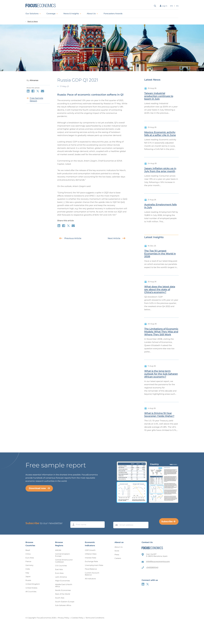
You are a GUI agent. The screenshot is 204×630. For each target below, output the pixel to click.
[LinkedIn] (143, 584)
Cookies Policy (77, 618)
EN (171, 6)
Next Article (114, 238)
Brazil (28, 550)
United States (31, 588)
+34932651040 (152, 567)
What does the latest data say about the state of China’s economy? (159, 289)
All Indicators (90, 579)
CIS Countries (61, 566)
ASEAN (58, 550)
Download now (37, 488)
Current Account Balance (92, 574)
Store (117, 551)
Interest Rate (90, 558)
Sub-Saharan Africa (63, 605)
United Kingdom (33, 584)
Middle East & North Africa (63, 585)
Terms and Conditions (95, 618)
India (28, 569)
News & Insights (71, 13)
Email (116, 520)
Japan (28, 577)
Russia (28, 580)
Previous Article (72, 238)
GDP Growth (90, 550)
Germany (29, 565)
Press (117, 555)
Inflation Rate (90, 554)
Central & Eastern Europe (62, 555)
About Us (91, 13)
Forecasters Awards (113, 13)
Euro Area (30, 558)
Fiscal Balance (91, 569)
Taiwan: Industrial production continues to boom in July (158, 96)
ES (177, 6)
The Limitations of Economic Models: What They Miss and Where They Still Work (161, 331)
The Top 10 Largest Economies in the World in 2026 (160, 253)
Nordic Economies (63, 590)
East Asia (59, 569)
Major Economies (62, 581)
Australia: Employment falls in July (160, 206)
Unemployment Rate (94, 565)
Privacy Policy (63, 618)
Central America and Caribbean (63, 561)
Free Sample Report (36, 99)
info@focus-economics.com (158, 561)
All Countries (31, 592)
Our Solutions (32, 13)
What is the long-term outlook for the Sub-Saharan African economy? (161, 374)
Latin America (61, 577)
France (28, 561)
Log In (164, 6)
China (28, 554)
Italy (27, 573)
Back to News (33, 21)
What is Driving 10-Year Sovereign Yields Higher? (159, 414)
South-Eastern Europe (64, 602)
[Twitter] (147, 584)
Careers (118, 558)
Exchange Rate (91, 561)
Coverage (50, 13)
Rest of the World (62, 594)
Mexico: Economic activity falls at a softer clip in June (160, 134)
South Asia (59, 598)
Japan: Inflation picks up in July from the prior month (160, 170)
